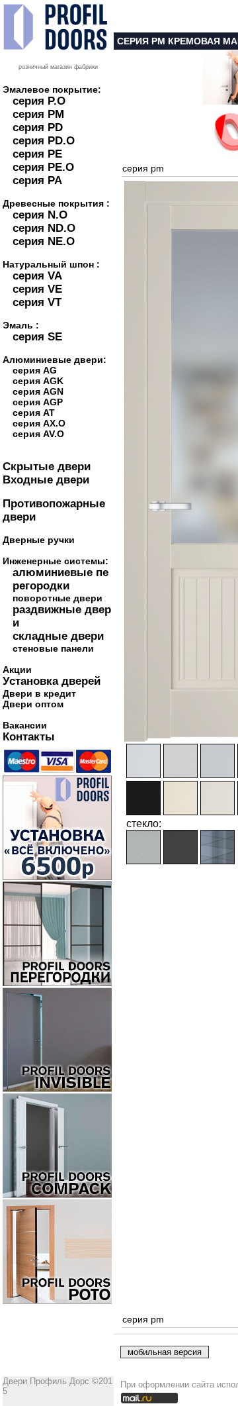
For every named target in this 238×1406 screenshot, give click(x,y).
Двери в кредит (39, 693)
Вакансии (25, 725)
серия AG (35, 370)
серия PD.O (44, 140)
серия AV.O (38, 433)
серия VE (37, 289)
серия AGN (38, 391)
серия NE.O (44, 241)
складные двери (58, 636)
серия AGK (38, 381)
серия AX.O (39, 423)
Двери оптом (33, 704)
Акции (17, 669)
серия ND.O (44, 228)
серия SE (37, 336)
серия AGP (38, 402)
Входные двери (46, 480)
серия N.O (40, 215)
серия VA (37, 276)
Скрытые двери (47, 466)
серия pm (143, 168)
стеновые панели (53, 648)
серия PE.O (43, 167)
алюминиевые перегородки (60, 579)
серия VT (37, 302)
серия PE (37, 154)
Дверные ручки (39, 539)
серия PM (38, 114)
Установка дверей (51, 681)
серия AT (34, 412)
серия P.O (39, 101)
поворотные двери (57, 598)
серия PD (38, 127)
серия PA (37, 180)
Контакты (29, 736)
